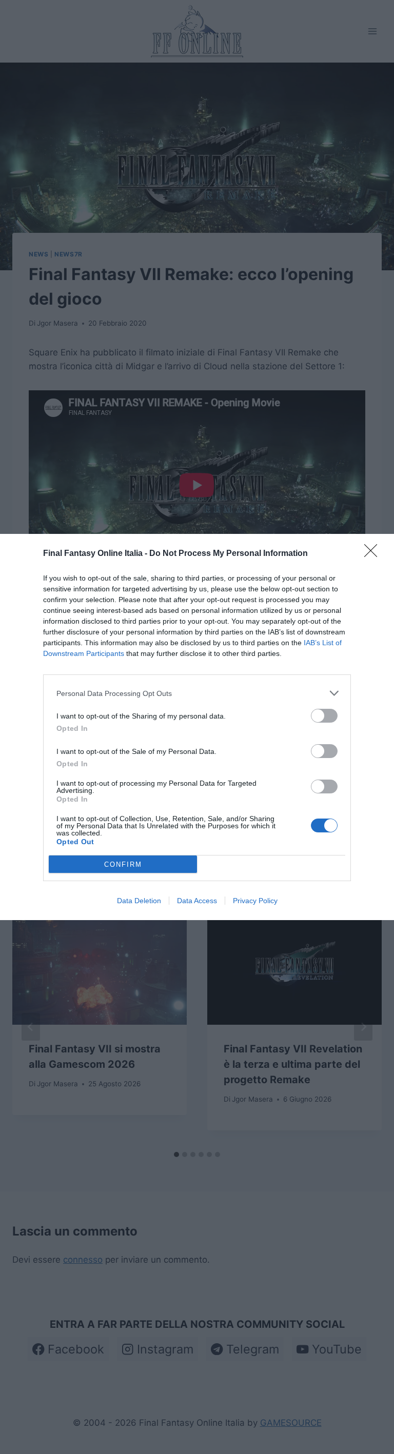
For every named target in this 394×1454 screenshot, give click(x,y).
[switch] (324, 716)
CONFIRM (123, 864)
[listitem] (197, 693)
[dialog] (197, 727)
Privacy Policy (255, 901)
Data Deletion (139, 901)
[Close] (374, 554)
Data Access (197, 901)
